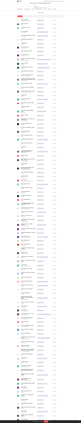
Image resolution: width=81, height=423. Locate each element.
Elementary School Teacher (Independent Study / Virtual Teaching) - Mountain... (28, 350)
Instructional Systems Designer (26, 365)
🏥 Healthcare (54, 9)
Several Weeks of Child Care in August (27, 102)
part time (49, 314)
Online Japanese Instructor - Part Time (27, 313)
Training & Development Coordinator (27, 329)
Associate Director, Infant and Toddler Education (27, 374)
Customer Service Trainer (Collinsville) (27, 87)
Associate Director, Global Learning (27, 284)
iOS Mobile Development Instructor (27, 67)
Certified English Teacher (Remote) (27, 403)
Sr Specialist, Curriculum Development (27, 207)
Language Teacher (24, 94)
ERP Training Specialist (25, 54)
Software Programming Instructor (26, 281)
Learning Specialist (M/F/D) (25, 191)
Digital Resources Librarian (25, 345)
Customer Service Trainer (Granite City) (27, 302)
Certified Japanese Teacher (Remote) (27, 70)
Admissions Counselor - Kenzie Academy (28, 91)
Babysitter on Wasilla (24, 115)
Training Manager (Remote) (25, 98)
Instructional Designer (24, 23)
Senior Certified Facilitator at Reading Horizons (27, 111)
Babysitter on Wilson (24, 155)
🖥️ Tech (33, 9)
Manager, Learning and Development (27, 256)
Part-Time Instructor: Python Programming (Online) (28, 59)
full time (42, 20)
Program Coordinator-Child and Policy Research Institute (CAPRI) (27, 168)
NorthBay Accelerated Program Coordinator (28, 232)
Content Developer (24, 357)
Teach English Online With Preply (26, 268)
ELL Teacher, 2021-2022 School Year (27, 74)
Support (45, 1)
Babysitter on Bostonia (25, 321)
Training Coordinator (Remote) (26, 123)
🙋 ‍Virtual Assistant (27, 9)
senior (45, 111)
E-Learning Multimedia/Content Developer (28, 383)
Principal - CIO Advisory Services (26, 215)
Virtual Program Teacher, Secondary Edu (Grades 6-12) (28, 220)
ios (44, 67)
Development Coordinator (25, 106)
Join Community (53, 1)
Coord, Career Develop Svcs (25, 244)
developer (38, 306)
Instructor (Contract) (24, 63)
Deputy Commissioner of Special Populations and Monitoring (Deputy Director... (27, 297)
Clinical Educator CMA (24, 19)
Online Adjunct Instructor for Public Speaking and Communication (27, 151)
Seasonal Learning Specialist (25, 333)
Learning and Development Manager (27, 139)
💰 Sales (44, 9)
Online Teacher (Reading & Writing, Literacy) (28, 228)
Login (63, 1)
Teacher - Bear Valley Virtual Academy (27, 341)
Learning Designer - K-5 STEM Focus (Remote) (27, 415)
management (46, 59)
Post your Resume (58, 1)
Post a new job (40, 12)
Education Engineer (24, 163)
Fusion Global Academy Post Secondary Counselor (27, 248)
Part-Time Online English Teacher (26, 50)
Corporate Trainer (24, 179)
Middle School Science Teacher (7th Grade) (28, 407)
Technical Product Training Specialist (27, 172)
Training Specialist (24, 43)
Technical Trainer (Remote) (25, 131)
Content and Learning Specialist (26, 277)
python (49, 59)
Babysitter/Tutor (23, 146)
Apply (60, 20)
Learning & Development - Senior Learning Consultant (28, 337)
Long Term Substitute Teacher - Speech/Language (26, 379)
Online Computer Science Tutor (26, 390)
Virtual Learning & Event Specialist (26, 317)
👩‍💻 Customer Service (39, 9)
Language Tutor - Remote (25, 27)
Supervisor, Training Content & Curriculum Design (28, 261)
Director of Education (24, 31)
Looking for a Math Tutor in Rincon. (27, 187)
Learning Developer (24, 305)
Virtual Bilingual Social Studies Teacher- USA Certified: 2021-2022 (27, 204)
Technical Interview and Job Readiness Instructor (27, 395)
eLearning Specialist (24, 419)
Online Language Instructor (25, 183)
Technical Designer (24, 264)
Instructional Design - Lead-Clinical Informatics (26, 224)
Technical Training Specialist (25, 292)
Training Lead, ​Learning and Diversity (27, 211)
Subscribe (46, 421)
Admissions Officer (24, 252)
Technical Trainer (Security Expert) (26, 142)
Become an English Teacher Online (26, 135)
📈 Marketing (49, 9)
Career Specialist (24, 309)
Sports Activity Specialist (25, 240)
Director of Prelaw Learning (25, 236)
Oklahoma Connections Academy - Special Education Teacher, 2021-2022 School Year (28, 79)
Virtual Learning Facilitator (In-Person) (27, 325)
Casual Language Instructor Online (26, 83)
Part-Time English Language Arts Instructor (28, 35)
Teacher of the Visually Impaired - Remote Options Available (28, 159)
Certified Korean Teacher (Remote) (27, 39)
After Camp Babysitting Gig (25, 199)
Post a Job (48, 1)
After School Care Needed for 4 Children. (28, 127)
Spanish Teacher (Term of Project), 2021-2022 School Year (28, 119)
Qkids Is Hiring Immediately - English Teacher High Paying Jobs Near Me (27, 370)
